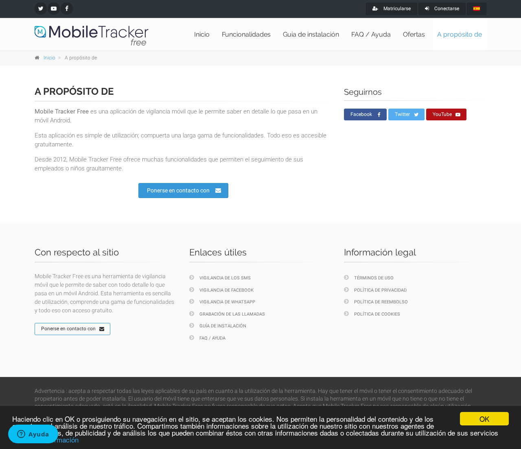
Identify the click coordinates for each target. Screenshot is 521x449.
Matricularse (396, 8)
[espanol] (476, 9)
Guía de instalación (311, 34)
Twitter (402, 114)
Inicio (202, 34)
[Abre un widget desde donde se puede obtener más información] (33, 435)
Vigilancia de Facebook (226, 290)
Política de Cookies (377, 314)
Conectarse (446, 8)
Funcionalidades (246, 34)
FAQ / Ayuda (371, 34)
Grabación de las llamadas (232, 314)
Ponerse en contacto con (178, 190)
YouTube (442, 114)
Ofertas (414, 34)
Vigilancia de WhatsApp (227, 302)
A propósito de (459, 34)
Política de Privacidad (380, 290)
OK (484, 419)
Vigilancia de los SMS (225, 278)
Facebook (361, 114)
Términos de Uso (374, 278)
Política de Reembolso (381, 302)
